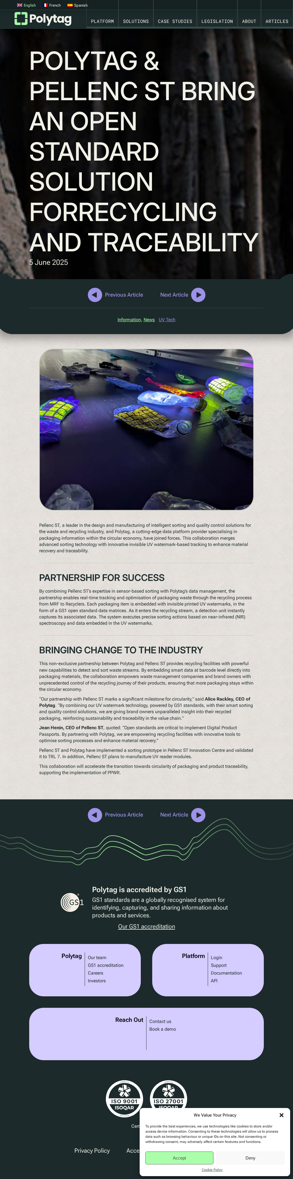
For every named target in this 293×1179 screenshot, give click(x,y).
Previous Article (124, 294)
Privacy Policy (92, 1150)
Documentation (226, 973)
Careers (95, 973)
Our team (97, 957)
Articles (277, 21)
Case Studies (175, 21)
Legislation (217, 21)
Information (129, 319)
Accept (179, 1158)
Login (216, 957)
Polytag (43, 20)
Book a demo (162, 1029)
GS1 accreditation (106, 965)
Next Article (174, 294)
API (214, 980)
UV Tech (167, 319)
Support (219, 965)
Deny (251, 1158)
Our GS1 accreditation (146, 927)
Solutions (136, 21)
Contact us (160, 1021)
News (149, 319)
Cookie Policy (212, 1170)
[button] (281, 1115)
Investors (97, 980)
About (249, 21)
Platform (102, 21)
